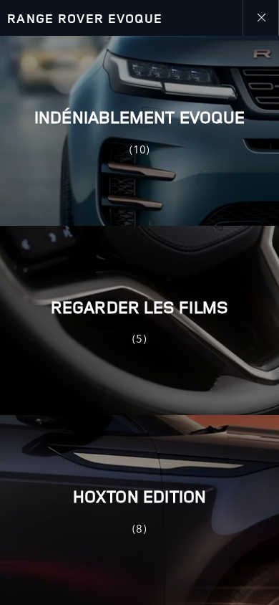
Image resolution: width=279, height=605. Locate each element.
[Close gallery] (260, 18)
